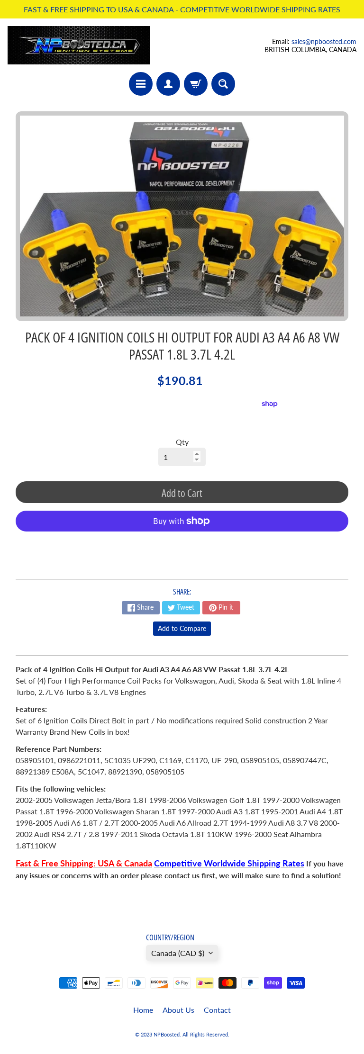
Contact (217, 1009)
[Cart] (196, 84)
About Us (178, 1009)
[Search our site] (223, 84)
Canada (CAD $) (177, 952)
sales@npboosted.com (323, 41)
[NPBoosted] (79, 45)
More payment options (182, 544)
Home (143, 1009)
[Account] (168, 84)
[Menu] (141, 84)
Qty (182, 441)
